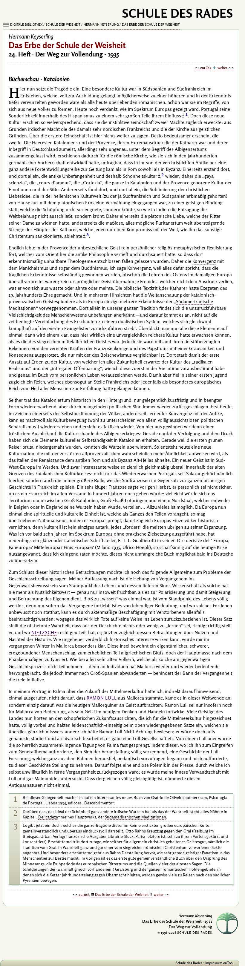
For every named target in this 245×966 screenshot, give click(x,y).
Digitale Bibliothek (26, 24)
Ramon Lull (102, 698)
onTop (228, 963)
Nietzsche (44, 632)
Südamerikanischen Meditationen (135, 817)
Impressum (213, 963)
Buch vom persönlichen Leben (69, 375)
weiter (222, 67)
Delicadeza (48, 817)
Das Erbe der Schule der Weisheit (151, 24)
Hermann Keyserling (101, 24)
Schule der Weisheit (63, 24)
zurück (205, 67)
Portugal (209, 109)
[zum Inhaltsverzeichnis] (214, 68)
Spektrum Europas (94, 534)
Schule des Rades (189, 963)
